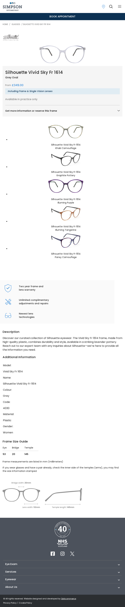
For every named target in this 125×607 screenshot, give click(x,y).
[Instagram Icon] (62, 554)
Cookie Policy (25, 602)
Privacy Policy (10, 602)
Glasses (16, 24)
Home (5, 24)
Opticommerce (68, 598)
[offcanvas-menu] (119, 6)
